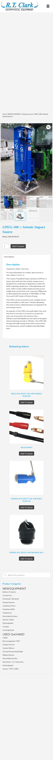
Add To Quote (18, 246)
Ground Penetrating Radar (13, 651)
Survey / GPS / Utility (11, 669)
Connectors (7, 595)
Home (4, 114)
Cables (5, 638)
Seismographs (8, 623)
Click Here (25, 269)
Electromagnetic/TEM (11, 641)
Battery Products (9, 592)
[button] (48, 127)
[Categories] (48, 6)
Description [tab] (9, 257)
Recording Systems (10, 616)
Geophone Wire (9, 609)
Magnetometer (8, 655)
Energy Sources (9, 602)
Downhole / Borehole (11, 599)
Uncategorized (8, 630)
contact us (20, 275)
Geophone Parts (9, 606)
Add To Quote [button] (27, 402)
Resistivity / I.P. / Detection (13, 662)
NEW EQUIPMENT (14, 588)
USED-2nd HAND (13, 634)
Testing (6, 627)
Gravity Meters (8, 648)
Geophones (7, 613)
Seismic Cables (8, 620)
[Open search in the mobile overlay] (26, 574)
